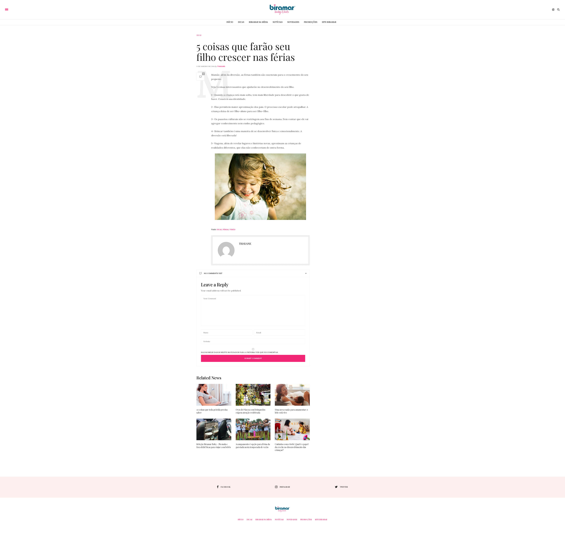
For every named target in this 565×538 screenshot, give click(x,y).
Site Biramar (329, 22)
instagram (285, 487)
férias (226, 230)
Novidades (293, 22)
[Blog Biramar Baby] (282, 9)
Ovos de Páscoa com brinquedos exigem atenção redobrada (250, 411)
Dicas (241, 22)
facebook (225, 487)
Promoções (310, 22)
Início (229, 22)
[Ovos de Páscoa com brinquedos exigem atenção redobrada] (253, 395)
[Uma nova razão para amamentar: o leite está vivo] (292, 395)
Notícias (277, 22)
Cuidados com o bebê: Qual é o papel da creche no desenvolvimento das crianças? (291, 447)
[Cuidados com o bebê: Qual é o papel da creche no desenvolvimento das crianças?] (292, 429)
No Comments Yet (213, 273)
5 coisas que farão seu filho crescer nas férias (245, 51)
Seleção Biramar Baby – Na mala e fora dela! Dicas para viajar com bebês (213, 446)
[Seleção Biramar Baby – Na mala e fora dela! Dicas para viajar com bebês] (213, 429)
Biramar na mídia (258, 22)
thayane (221, 66)
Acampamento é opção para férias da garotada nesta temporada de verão (253, 446)
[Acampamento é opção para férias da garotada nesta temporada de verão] (253, 429)
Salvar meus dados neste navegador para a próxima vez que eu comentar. (239, 352)
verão (232, 230)
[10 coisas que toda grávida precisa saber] (213, 395)
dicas (219, 230)
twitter (344, 487)
